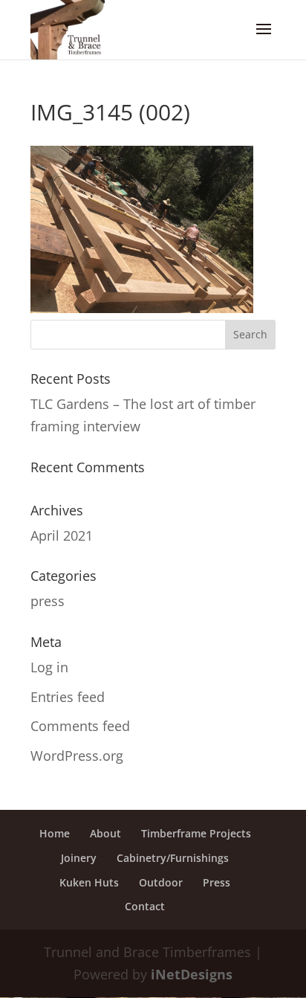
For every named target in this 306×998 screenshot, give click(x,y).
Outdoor (161, 882)
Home (54, 833)
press (47, 601)
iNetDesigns (191, 974)
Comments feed (80, 726)
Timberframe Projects (196, 833)
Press (216, 882)
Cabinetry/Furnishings (173, 858)
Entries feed (67, 697)
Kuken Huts (89, 882)
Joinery (79, 858)
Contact (145, 906)
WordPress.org (76, 755)
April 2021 (61, 535)
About (105, 833)
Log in (49, 667)
